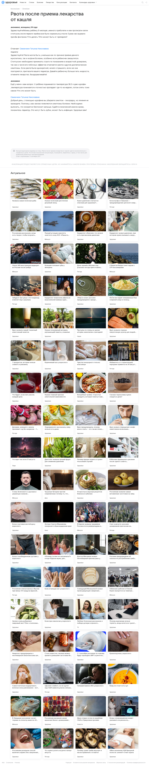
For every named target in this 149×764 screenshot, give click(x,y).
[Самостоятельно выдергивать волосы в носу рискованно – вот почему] (26, 679)
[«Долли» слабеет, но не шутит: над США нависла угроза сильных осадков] (58, 679)
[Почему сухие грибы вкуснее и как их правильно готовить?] (91, 743)
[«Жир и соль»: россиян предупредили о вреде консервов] (91, 291)
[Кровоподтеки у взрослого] (123, 646)
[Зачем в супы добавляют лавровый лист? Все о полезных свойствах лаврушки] (26, 614)
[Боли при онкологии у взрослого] (58, 614)
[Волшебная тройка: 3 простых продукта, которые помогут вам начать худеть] (91, 388)
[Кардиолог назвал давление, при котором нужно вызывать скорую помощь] (123, 226)
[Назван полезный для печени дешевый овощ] (58, 194)
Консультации (15, 8)
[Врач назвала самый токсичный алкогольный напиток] (26, 323)
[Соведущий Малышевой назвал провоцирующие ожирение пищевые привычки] (91, 582)
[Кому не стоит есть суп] (123, 679)
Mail (3, 762)
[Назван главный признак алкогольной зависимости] (58, 388)
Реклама (17, 762)
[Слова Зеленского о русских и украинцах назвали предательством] (26, 485)
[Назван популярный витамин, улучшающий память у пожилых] (58, 323)
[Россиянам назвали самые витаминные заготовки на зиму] (123, 485)
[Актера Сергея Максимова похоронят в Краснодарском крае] (58, 517)
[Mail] (3, 2)
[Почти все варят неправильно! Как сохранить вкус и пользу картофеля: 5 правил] (123, 291)
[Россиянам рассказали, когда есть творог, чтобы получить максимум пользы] (26, 226)
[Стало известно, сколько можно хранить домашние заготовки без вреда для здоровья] (58, 646)
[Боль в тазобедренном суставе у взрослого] (26, 549)
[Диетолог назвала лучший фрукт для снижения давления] (58, 452)
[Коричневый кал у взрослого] (58, 355)
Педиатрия (25, 8)
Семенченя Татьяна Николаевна (34, 49)
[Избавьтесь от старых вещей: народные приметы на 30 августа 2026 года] (123, 355)
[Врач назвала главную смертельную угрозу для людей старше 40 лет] (123, 323)
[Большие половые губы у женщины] (58, 258)
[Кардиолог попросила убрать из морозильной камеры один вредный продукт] (58, 291)
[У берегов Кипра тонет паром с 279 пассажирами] (123, 258)
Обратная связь (101, 762)
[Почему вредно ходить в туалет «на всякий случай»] (91, 452)
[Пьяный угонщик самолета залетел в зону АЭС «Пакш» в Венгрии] (58, 226)
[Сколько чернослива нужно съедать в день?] (123, 388)
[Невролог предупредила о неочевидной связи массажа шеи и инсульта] (26, 646)
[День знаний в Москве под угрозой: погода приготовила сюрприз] (91, 258)
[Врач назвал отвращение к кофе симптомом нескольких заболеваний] (123, 420)
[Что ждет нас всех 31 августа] (26, 452)
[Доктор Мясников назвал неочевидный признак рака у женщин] (91, 549)
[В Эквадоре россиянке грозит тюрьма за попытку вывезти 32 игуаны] (26, 711)
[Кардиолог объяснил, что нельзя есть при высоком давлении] (91, 226)
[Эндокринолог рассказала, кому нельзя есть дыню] (58, 420)
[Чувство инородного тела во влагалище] (91, 355)
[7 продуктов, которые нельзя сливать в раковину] (26, 355)
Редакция (68, 762)
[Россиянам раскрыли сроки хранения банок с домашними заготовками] (58, 711)
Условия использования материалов (84, 762)
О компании (9, 762)
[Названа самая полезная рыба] (26, 194)
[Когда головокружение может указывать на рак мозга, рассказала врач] (123, 711)
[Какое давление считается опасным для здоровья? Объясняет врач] (91, 194)
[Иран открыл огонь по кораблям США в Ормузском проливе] (91, 711)
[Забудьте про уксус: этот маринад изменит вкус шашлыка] (26, 291)
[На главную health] (10, 2)
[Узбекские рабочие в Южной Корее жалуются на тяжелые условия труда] (123, 582)
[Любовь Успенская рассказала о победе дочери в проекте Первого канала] (91, 614)
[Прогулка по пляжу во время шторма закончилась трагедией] (91, 323)
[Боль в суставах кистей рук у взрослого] (26, 517)
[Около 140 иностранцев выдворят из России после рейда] (26, 258)
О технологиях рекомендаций (116, 762)
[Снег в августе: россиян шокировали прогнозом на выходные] (123, 517)
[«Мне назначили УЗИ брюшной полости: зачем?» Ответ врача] (123, 743)
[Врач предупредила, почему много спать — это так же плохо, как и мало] (91, 420)
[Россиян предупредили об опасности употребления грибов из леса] (123, 549)
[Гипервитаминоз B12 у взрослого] (91, 679)
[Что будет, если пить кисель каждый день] (26, 388)
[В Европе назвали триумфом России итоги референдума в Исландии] (91, 517)
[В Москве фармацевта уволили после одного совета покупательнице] (123, 452)
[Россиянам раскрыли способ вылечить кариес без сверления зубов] (26, 743)
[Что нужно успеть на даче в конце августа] (58, 743)
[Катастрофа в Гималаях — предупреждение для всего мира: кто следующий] (123, 194)
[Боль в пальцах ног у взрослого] (58, 582)
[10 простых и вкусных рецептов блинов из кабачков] (91, 485)
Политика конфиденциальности (136, 762)
